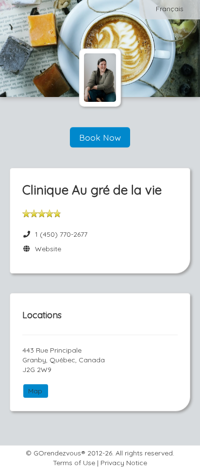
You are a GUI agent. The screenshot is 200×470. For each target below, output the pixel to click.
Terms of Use (74, 462)
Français (169, 8)
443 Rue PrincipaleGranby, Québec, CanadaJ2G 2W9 (63, 360)
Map (35, 391)
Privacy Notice (123, 462)
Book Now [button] (100, 137)
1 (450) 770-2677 (61, 234)
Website (46, 248)
